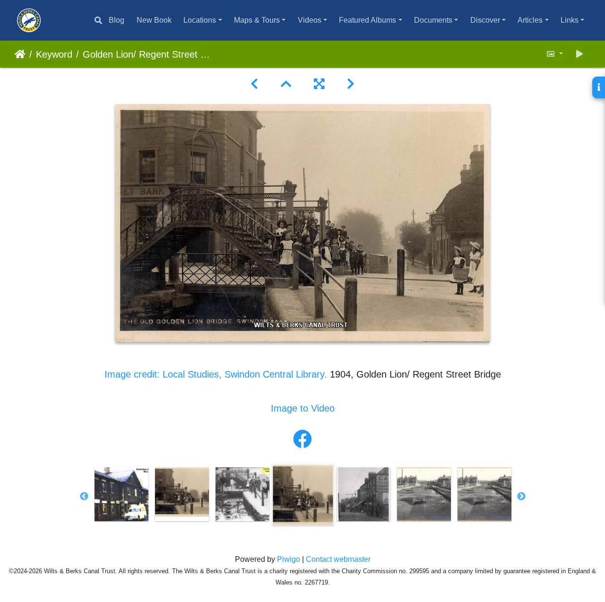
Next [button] (521, 496)
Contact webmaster (338, 559)
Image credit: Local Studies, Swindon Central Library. (217, 374)
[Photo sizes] (554, 54)
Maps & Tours (257, 20)
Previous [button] (84, 496)
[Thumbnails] (285, 84)
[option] (121, 494)
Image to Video (303, 408)
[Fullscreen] (319, 84)
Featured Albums (367, 20)
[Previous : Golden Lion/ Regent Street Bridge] (254, 84)
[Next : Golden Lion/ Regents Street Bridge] (351, 84)
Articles (530, 20)
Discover (485, 20)
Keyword (54, 54)
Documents (433, 20)
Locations (199, 20)
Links (570, 20)
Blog (116, 20)
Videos (309, 20)
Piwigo (288, 559)
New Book (154, 20)
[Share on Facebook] (302, 439)
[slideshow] (579, 54)
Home (20, 54)
